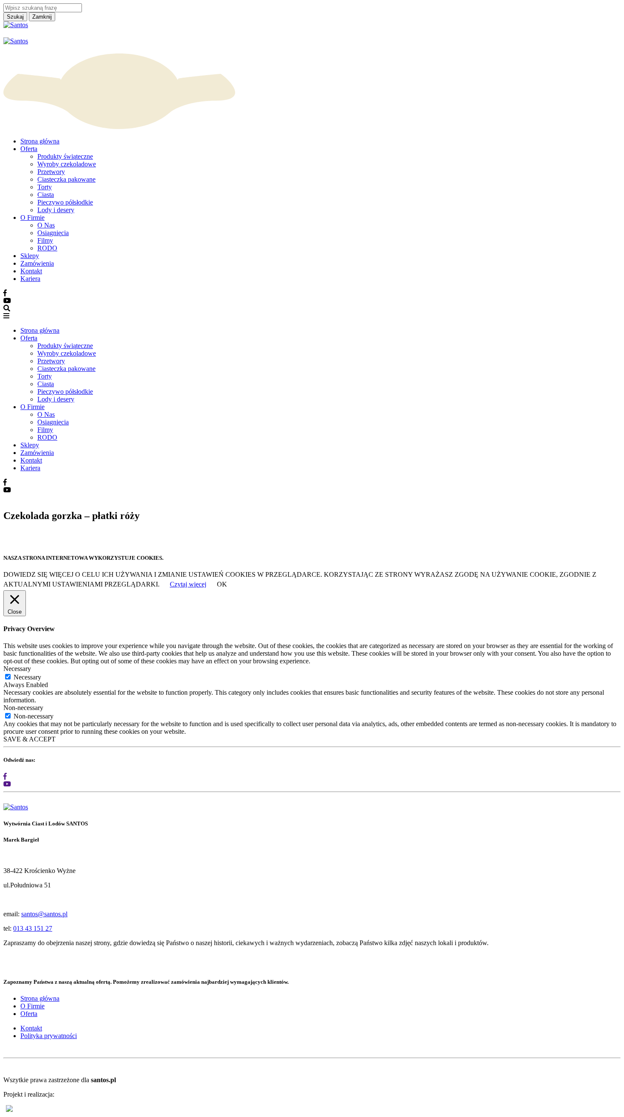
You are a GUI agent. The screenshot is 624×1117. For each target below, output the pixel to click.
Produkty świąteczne (65, 156)
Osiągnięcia (53, 232)
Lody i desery (55, 209)
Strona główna (39, 141)
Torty (44, 187)
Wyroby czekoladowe (66, 164)
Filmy (45, 240)
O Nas (46, 225)
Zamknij (42, 17)
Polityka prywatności (48, 1035)
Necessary (27, 677)
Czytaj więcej (188, 584)
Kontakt (31, 271)
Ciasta (45, 194)
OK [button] (222, 584)
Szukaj (15, 17)
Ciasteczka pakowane (66, 179)
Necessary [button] (17, 668)
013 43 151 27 (32, 928)
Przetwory (51, 171)
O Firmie (32, 217)
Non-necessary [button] (23, 707)
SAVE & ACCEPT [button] (29, 739)
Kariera (30, 278)
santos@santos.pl (44, 914)
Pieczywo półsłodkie (65, 202)
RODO (47, 248)
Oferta (28, 148)
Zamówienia (37, 263)
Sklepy (29, 255)
